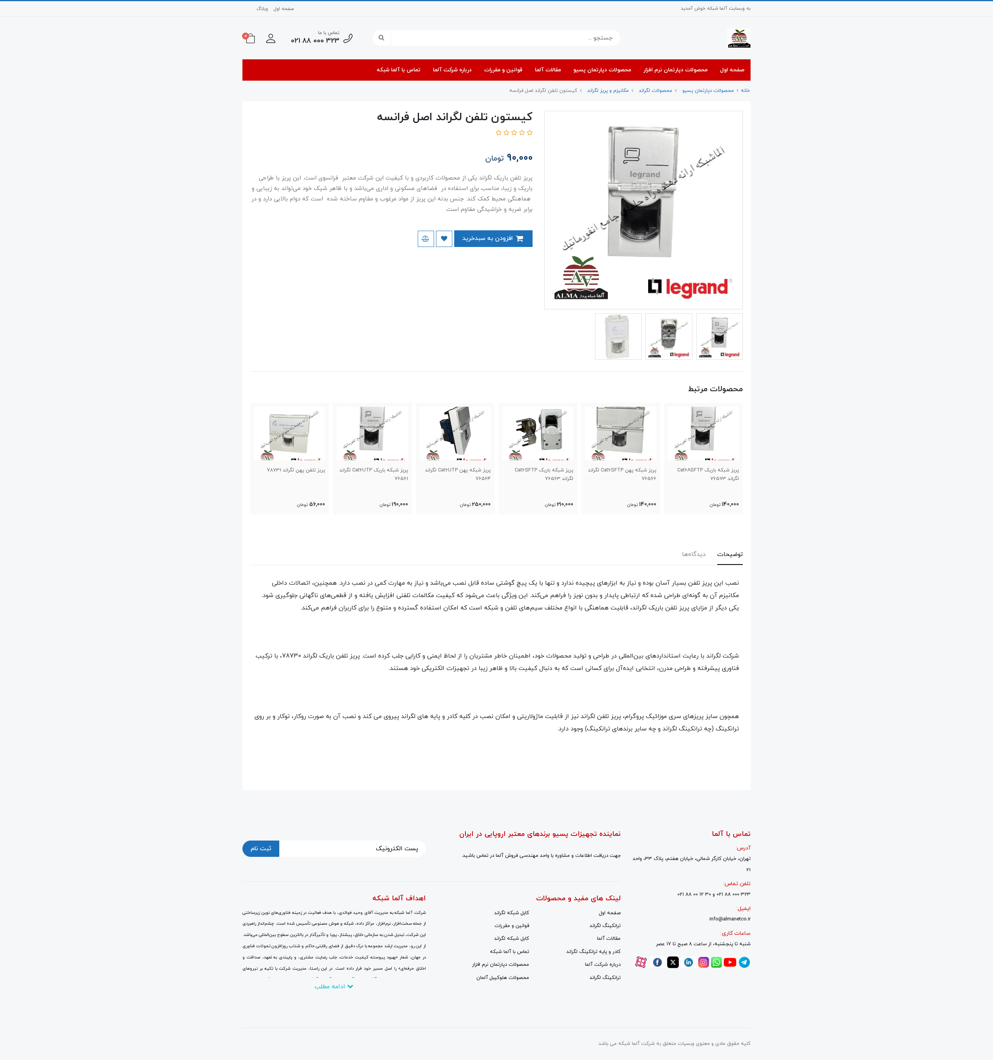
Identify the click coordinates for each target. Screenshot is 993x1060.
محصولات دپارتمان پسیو (602, 70)
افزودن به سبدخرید (488, 238)
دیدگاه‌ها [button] (694, 554)
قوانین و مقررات (503, 70)
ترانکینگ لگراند (605, 925)
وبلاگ (262, 9)
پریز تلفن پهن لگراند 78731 (296, 470)
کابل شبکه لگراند (511, 913)
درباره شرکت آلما (452, 70)
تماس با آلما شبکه (398, 70)
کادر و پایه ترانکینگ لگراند (593, 951)
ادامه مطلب (331, 986)
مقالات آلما (548, 70)
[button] (271, 38)
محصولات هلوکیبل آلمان (502, 977)
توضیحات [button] (730, 554)
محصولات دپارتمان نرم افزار (676, 70)
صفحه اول (283, 9)
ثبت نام (261, 848)
